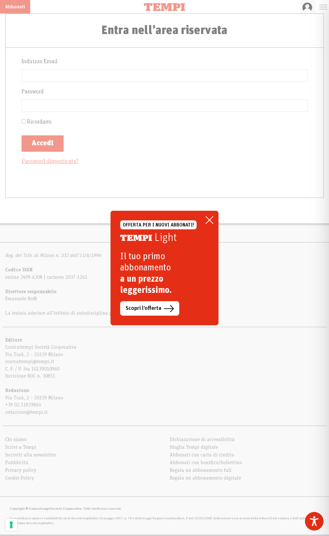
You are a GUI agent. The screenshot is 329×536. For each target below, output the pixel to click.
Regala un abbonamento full (201, 470)
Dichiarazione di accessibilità (202, 439)
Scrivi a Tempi (20, 447)
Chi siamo (16, 439)
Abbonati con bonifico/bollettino (206, 462)
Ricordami (39, 122)
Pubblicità (16, 462)
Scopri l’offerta (143, 308)
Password (33, 92)
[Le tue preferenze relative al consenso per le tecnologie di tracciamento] (11, 525)
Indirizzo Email (40, 61)
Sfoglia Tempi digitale (194, 447)
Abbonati (15, 6)
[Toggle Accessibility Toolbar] (314, 521)
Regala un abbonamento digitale (205, 478)
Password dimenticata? (50, 161)
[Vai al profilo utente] (307, 6)
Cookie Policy (19, 478)
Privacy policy (20, 470)
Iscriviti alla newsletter (30, 454)
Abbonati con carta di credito (202, 454)
